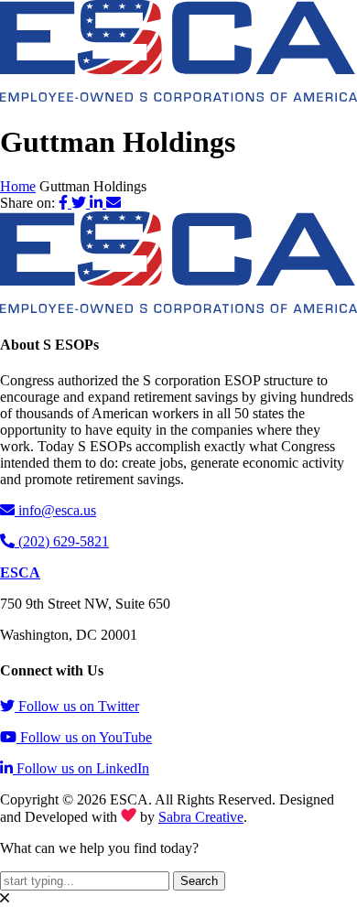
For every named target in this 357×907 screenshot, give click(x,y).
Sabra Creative (200, 817)
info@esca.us (57, 510)
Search (199, 881)
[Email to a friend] (113, 203)
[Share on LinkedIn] (98, 203)
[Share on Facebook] (65, 203)
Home (18, 186)
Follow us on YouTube (86, 737)
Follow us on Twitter (78, 706)
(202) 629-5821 (63, 541)
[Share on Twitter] (80, 203)
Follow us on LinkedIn (82, 768)
